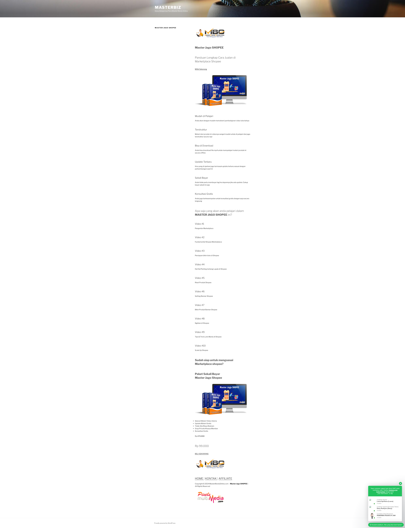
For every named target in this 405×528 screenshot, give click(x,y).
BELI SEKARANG (202, 454)
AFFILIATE (225, 478)
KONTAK (211, 478)
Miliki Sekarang (201, 69)
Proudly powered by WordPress (164, 523)
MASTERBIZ (168, 7)
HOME (199, 478)
